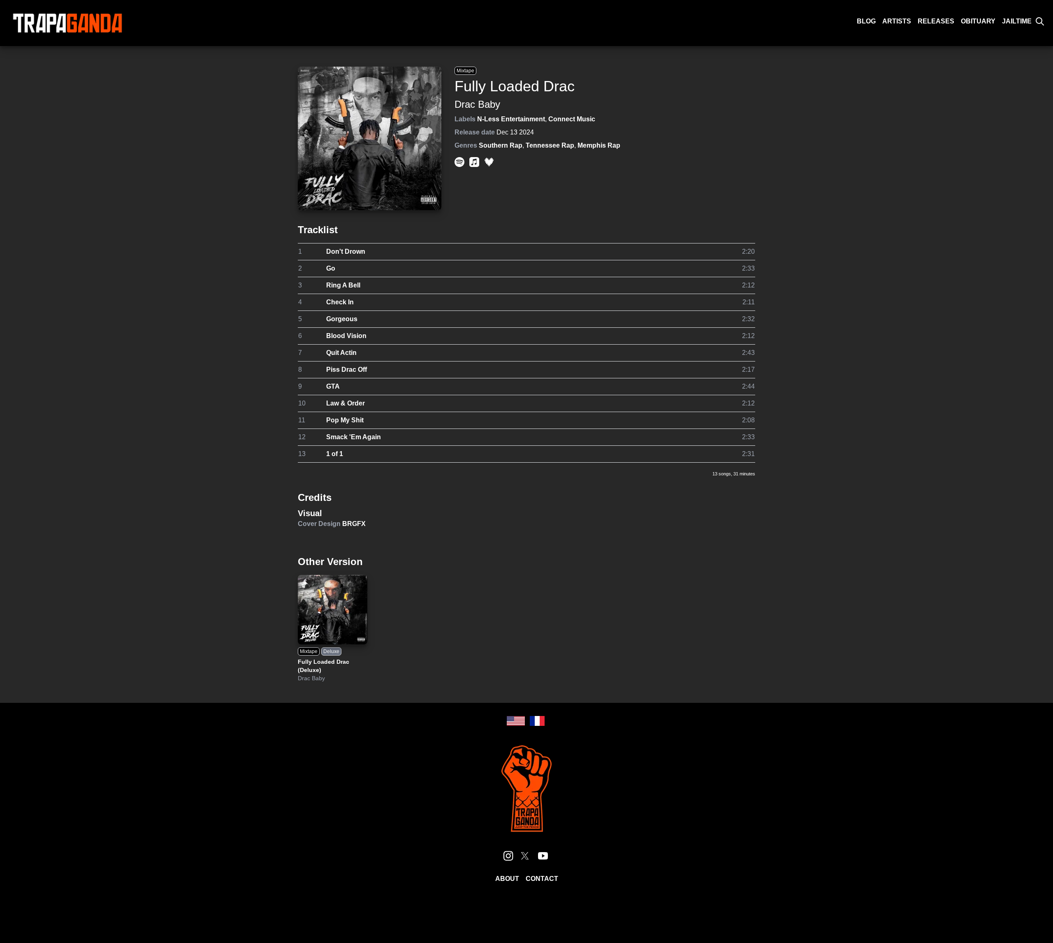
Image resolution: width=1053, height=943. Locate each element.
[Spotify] (459, 162)
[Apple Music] (474, 162)
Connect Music (571, 119)
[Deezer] (489, 162)
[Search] (1040, 21)
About (507, 878)
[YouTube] (543, 856)
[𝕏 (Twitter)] (525, 856)
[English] (516, 721)
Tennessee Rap (550, 145)
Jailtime (1017, 21)
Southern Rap (500, 145)
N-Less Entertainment (511, 119)
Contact (542, 878)
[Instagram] (508, 856)
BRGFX (354, 523)
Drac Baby (477, 104)
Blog (866, 21)
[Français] (537, 721)
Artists (896, 21)
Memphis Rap (599, 145)
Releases (936, 21)
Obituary (978, 21)
